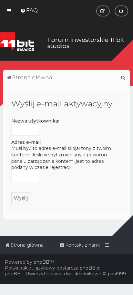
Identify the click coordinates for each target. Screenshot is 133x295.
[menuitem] (29, 10)
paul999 (117, 274)
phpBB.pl (90, 268)
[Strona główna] (17, 43)
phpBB (41, 262)
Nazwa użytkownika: (35, 121)
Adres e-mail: (26, 142)
